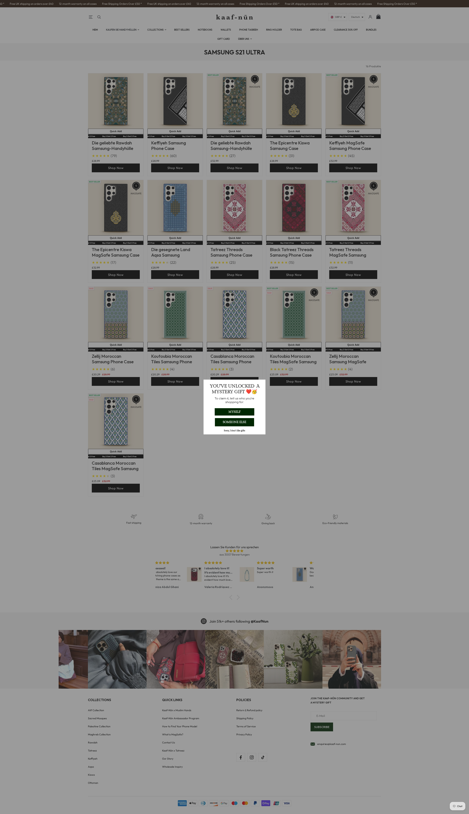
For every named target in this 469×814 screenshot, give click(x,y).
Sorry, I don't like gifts (234, 430)
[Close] (261, 384)
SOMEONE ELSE (234, 422)
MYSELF (234, 412)
